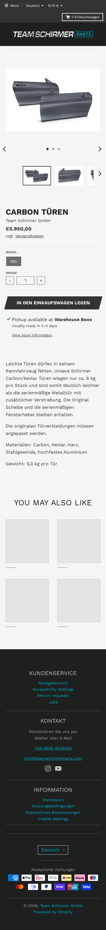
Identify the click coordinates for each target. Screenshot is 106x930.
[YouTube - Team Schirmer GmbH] (58, 768)
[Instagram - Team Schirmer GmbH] (48, 768)
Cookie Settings (53, 818)
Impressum (53, 799)
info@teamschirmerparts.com (53, 758)
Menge (11, 273)
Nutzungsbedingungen (53, 806)
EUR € (53, 6)
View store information (32, 335)
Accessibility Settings (53, 689)
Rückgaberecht (53, 683)
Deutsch (33, 6)
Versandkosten (29, 236)
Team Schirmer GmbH (28, 220)
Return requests (53, 695)
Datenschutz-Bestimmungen (53, 812)
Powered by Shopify (53, 912)
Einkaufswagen (85, 17)
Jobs (53, 702)
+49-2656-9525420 (53, 748)
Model (11, 252)
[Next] (100, 149)
